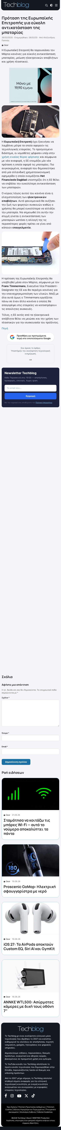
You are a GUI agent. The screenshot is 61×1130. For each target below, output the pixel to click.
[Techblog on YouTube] (19, 1095)
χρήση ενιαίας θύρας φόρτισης (20, 156)
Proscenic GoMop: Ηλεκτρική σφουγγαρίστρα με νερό (30, 889)
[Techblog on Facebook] (6, 1095)
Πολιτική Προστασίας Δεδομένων (32, 1107)
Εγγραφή (30, 396)
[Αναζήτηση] (46, 5)
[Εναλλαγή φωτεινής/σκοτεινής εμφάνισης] (51, 5)
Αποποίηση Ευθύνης (28, 1112)
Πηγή (5, 328)
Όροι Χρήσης (12, 1107)
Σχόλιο (6, 698)
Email (5, 746)
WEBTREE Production (41, 1118)
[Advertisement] (30, 541)
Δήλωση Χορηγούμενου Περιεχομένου (28, 1109)
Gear (6, 45)
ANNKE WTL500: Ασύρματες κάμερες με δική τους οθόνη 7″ (29, 1006)
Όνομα (5, 733)
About (28, 1118)
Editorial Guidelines (44, 1112)
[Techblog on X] (26, 1095)
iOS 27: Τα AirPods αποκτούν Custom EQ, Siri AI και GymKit (29, 946)
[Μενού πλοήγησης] (56, 5)
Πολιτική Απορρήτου (44, 402)
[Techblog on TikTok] (33, 1095)
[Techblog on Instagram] (12, 1095)
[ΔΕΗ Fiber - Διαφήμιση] (30, 85)
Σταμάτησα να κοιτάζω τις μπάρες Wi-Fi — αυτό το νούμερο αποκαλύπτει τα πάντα (27, 827)
